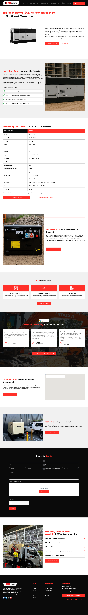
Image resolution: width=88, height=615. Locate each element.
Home (33, 586)
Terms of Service (62, 612)
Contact (69, 3)
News (33, 595)
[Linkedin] (6, 598)
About (63, 3)
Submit (12, 508)
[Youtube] (11, 598)
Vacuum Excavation (33, 3)
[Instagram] (9, 598)
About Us (34, 588)
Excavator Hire (44, 3)
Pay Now (47, 595)
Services (25, 3)
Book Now (34, 590)
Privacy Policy (54, 612)
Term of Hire (48, 593)
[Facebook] (4, 598)
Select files (44, 491)
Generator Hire (55, 3)
